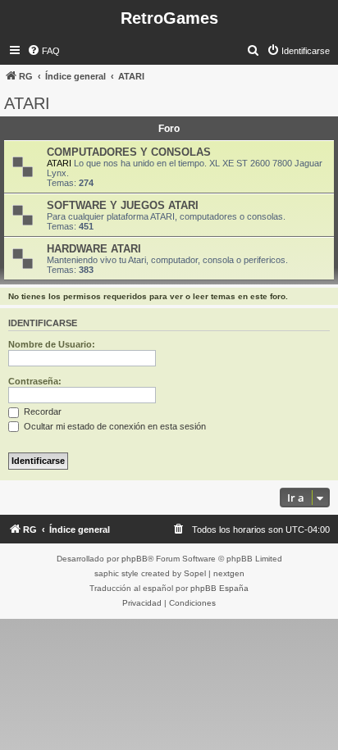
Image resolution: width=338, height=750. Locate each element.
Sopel (195, 573)
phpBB (134, 558)
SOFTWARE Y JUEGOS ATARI (123, 205)
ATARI (27, 103)
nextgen (228, 573)
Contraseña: (35, 381)
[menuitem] (43, 51)
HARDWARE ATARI (94, 249)
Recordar (41, 411)
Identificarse (42, 323)
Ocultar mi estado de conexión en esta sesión (113, 426)
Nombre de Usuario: (51, 344)
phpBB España (219, 588)
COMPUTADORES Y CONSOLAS (129, 152)
